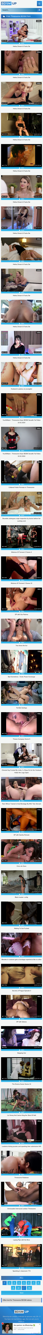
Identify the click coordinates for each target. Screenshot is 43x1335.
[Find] (39, 10)
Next (21, 1293)
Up (9, 3)
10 (18, 1288)
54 (29, 1288)
